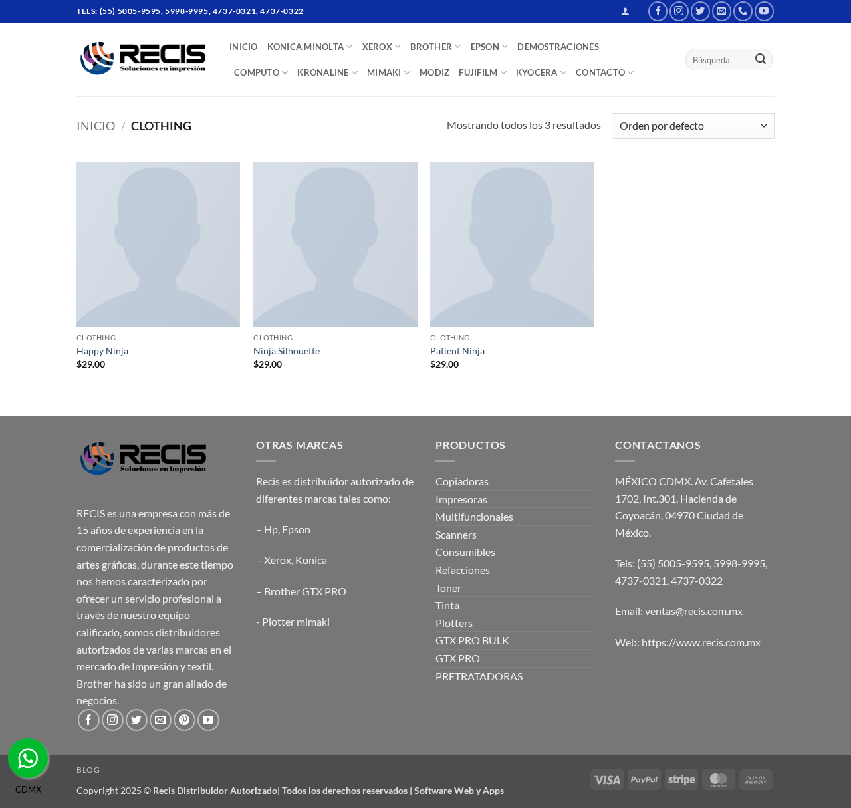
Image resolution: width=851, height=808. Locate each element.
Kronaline (322, 72)
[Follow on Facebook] (658, 11)
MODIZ (434, 72)
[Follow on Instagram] (679, 11)
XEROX (377, 46)
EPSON (485, 46)
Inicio (95, 125)
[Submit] (760, 60)
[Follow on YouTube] (764, 11)
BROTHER (431, 46)
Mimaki (384, 72)
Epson (296, 529)
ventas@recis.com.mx (694, 611)
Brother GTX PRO (305, 591)
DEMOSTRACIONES (558, 46)
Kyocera (537, 72)
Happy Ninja (102, 350)
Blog (88, 770)
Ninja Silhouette (286, 350)
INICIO (243, 46)
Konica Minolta (305, 46)
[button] (625, 11)
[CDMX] (28, 758)
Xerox (277, 559)
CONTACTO (600, 72)
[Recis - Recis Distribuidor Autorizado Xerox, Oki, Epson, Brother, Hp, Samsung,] (142, 59)
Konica (311, 559)
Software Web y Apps (459, 790)
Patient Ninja (457, 350)
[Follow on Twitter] (700, 11)
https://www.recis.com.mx (701, 642)
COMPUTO (256, 72)
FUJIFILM (478, 72)
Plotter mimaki (296, 621)
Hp (271, 529)
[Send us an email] (721, 11)
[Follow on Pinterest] (184, 720)
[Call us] (743, 11)
